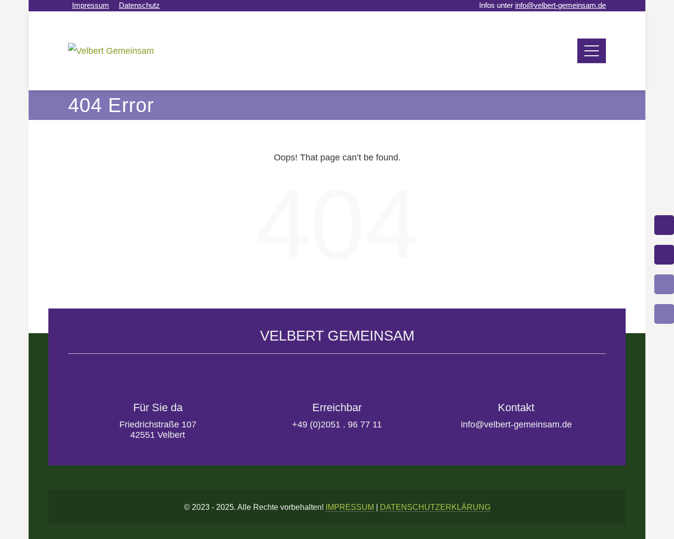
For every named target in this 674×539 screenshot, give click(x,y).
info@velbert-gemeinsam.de (560, 5)
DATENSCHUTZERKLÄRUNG (435, 506)
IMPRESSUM (350, 506)
